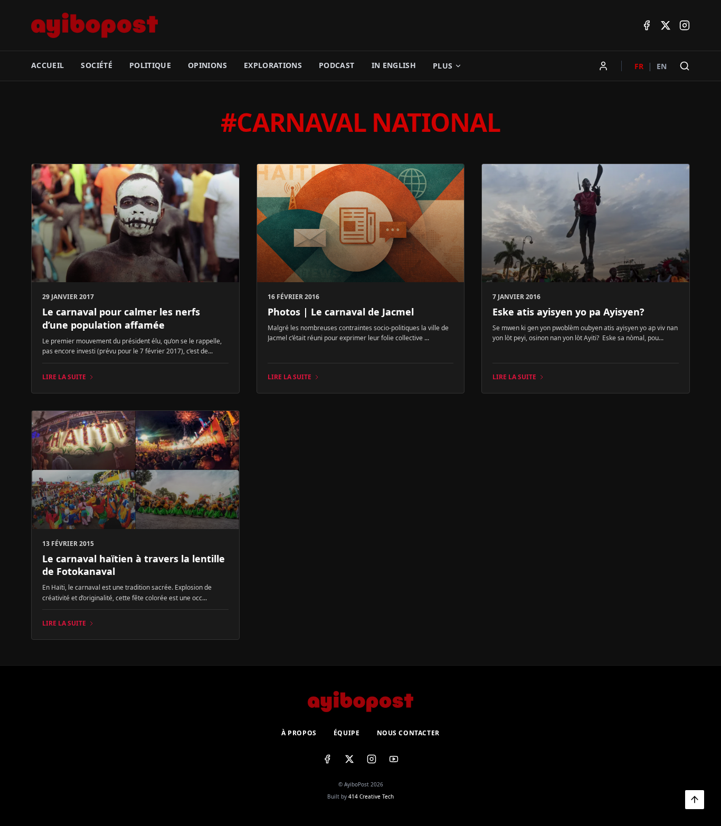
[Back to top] (694, 799)
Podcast (336, 65)
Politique (150, 65)
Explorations (273, 65)
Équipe (347, 733)
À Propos (299, 733)
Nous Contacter (408, 733)
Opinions (207, 65)
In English (394, 65)
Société (96, 65)
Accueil (47, 65)
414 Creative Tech (371, 796)
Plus (442, 66)
